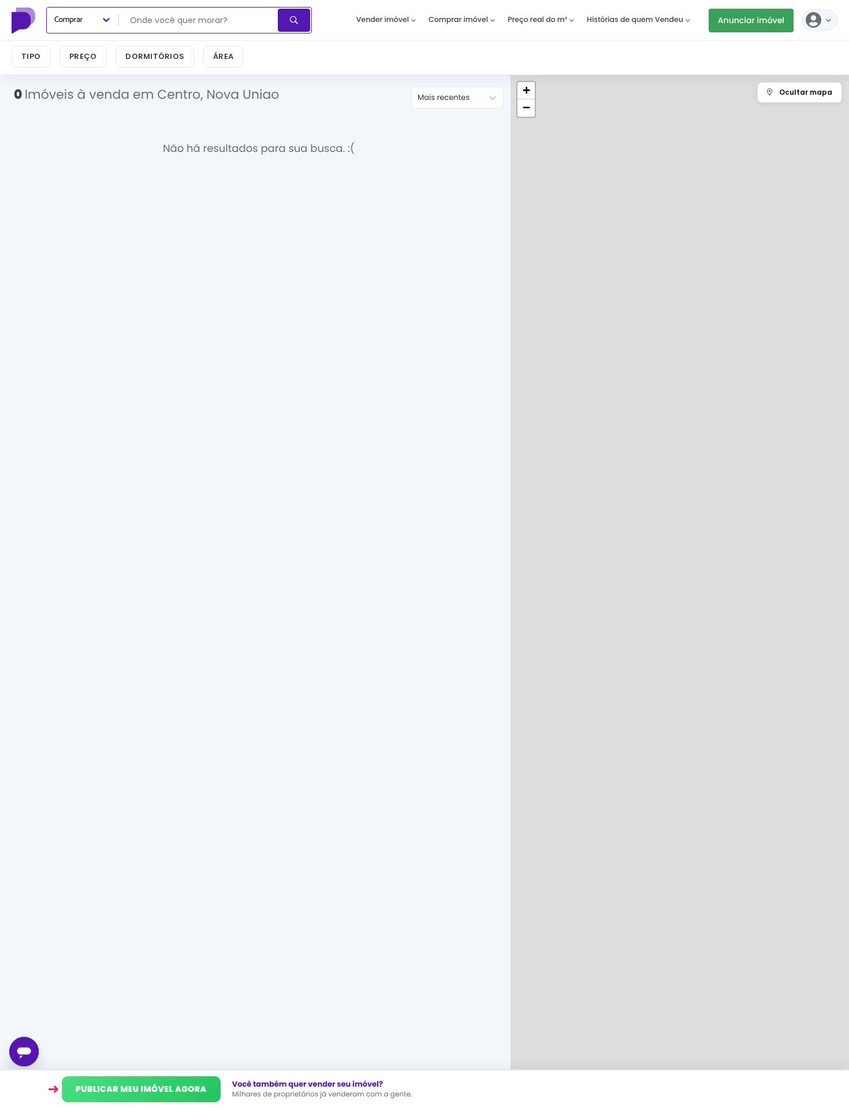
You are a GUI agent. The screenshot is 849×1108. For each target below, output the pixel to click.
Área (223, 56)
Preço (82, 56)
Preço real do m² (537, 20)
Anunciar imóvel (751, 20)
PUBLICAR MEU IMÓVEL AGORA (141, 1089)
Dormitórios (154, 56)
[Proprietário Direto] (25, 20)
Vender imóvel (382, 20)
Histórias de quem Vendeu (635, 20)
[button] (526, 90)
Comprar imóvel (458, 20)
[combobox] (199, 20)
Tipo (30, 56)
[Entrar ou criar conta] (819, 20)
